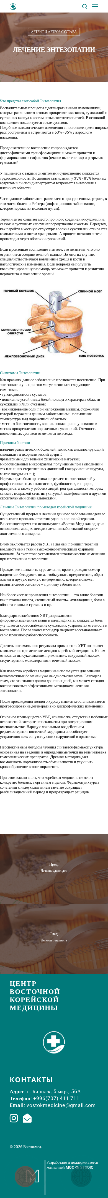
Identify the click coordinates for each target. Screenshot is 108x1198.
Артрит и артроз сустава (54, 32)
